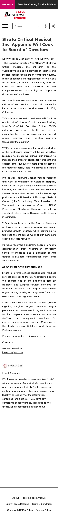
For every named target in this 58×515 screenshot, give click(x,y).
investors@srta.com (12, 352)
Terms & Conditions (42, 504)
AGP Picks (7, 4)
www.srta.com (38, 336)
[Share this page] (54, 26)
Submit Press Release (17, 504)
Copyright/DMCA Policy (20, 510)
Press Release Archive (34, 497)
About (15, 497)
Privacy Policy (43, 510)
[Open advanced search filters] (46, 26)
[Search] (39, 26)
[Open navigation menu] (5, 26)
